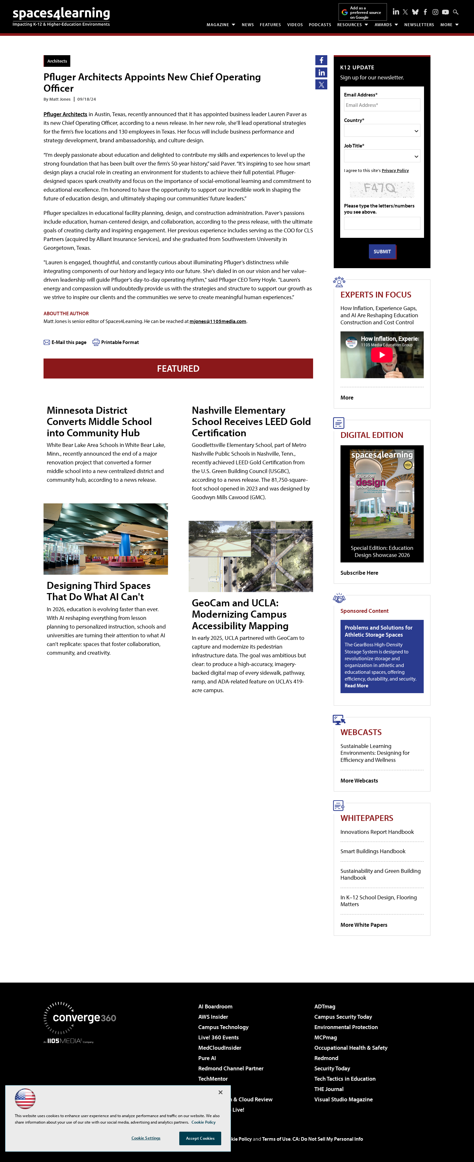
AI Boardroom (215, 1006)
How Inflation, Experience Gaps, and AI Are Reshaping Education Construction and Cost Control (379, 315)
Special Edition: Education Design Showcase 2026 (382, 551)
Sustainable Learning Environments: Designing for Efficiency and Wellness (375, 752)
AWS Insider (213, 1016)
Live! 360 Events (218, 1037)
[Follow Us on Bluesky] (415, 12)
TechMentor (213, 1078)
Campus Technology (223, 1027)
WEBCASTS (361, 731)
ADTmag (324, 1006)
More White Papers (364, 924)
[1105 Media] (82, 1076)
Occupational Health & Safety (351, 1047)
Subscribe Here (359, 572)
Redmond (326, 1058)
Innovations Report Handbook (377, 831)
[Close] (220, 1092)
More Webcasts (359, 780)
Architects (57, 61)
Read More (356, 685)
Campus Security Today (343, 1016)
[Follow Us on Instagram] (435, 12)
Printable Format (120, 342)
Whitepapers (367, 817)
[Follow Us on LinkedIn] (396, 11)
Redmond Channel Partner (230, 1068)
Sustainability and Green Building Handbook (381, 874)
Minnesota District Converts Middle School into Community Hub (99, 421)
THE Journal (329, 1089)
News (248, 24)
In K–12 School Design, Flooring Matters (379, 901)
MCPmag (325, 1037)
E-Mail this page (69, 342)
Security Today (332, 1068)
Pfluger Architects (65, 114)
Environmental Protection (346, 1027)
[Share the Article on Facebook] (321, 60)
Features (270, 24)
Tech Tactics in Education (345, 1078)
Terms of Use (276, 1139)
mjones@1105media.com (218, 321)
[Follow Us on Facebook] (425, 12)
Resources (349, 24)
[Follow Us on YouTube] (445, 12)
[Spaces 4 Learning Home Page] (61, 16)
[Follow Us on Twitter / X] (405, 12)
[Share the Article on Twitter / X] (321, 84)
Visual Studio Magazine (343, 1099)
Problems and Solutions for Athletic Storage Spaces (378, 631)
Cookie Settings (146, 1137)
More (446, 24)
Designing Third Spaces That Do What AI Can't (99, 591)
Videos (295, 24)
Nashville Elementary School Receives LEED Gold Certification (251, 421)
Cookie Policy (237, 1139)
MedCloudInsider (219, 1047)
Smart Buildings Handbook (373, 851)
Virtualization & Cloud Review (235, 1099)
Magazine (218, 24)
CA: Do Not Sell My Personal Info (327, 1139)
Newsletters (419, 24)
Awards (383, 24)
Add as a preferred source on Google (365, 12)
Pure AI (207, 1058)
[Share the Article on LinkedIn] (321, 72)
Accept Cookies (200, 1138)
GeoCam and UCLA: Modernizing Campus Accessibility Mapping (240, 614)
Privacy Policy (395, 170)
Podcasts (320, 24)
